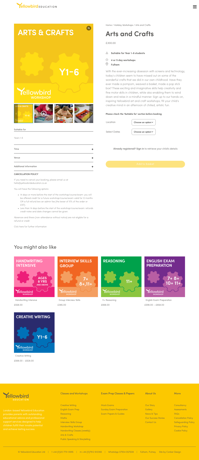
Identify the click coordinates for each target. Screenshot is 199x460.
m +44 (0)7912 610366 (91, 452)
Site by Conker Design (170, 452)
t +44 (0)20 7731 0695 (62, 452)
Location (111, 122)
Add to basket (145, 164)
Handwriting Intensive (26, 300)
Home (109, 25)
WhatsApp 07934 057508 (121, 452)
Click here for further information (30, 227)
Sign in (140, 149)
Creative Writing (23, 356)
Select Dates (113, 132)
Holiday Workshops (123, 25)
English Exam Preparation (159, 300)
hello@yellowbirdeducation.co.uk (30, 183)
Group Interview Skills (69, 300)
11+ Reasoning (109, 300)
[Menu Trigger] (194, 6)
